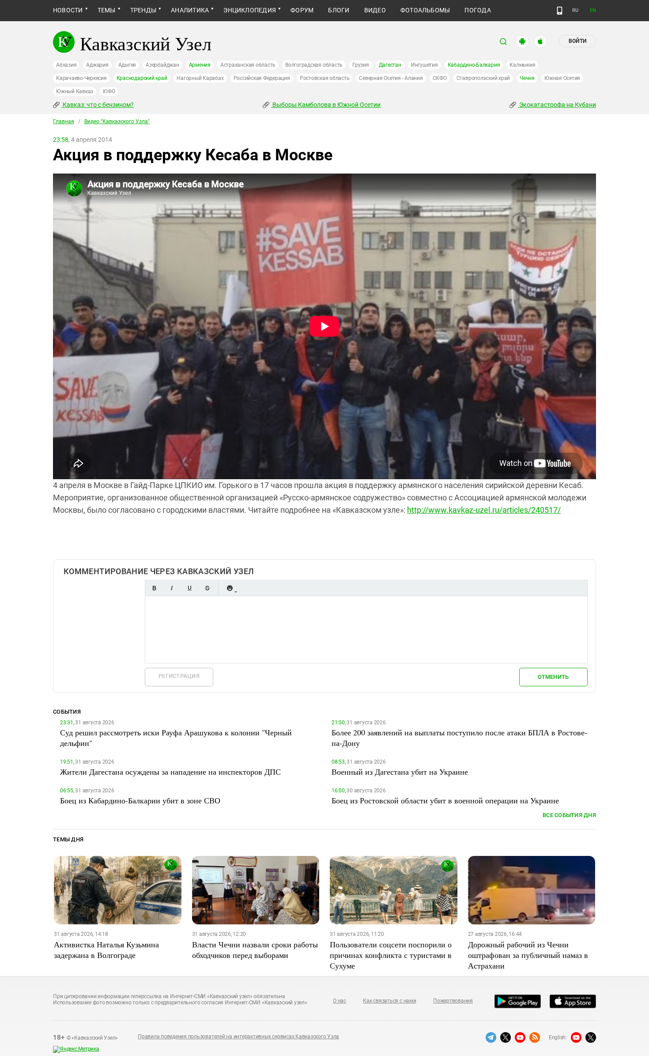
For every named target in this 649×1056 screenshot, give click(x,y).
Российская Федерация (262, 78)
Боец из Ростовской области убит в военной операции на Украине (445, 800)
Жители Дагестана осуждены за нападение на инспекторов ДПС (170, 771)
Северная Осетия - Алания (391, 78)
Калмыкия (522, 65)
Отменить (553, 677)
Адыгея (127, 65)
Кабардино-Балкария (474, 65)
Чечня (527, 78)
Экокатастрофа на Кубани (557, 104)
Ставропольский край (483, 78)
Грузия (360, 65)
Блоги (338, 10)
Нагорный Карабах (200, 78)
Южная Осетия (562, 78)
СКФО (440, 78)
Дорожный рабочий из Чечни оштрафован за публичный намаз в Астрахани (528, 955)
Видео (375, 10)
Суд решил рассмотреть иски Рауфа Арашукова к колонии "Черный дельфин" (176, 737)
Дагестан (390, 65)
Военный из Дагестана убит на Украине (400, 771)
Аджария (97, 65)
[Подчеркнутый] (189, 588)
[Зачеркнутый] (207, 588)
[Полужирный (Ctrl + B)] (154, 588)
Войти (577, 41)
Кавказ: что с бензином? (97, 104)
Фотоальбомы (425, 10)
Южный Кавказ (74, 91)
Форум (302, 10)
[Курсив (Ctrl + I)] (172, 588)
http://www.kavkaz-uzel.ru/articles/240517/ (484, 510)
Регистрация (179, 676)
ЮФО (109, 91)
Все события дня (569, 815)
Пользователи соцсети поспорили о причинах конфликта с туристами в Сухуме (391, 955)
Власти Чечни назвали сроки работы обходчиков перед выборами (255, 949)
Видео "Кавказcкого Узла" (117, 121)
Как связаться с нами (389, 1001)
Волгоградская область (314, 65)
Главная (63, 121)
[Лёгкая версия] (559, 11)
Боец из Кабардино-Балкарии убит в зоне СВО (140, 800)
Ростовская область (325, 78)
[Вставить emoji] (229, 588)
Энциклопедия (249, 10)
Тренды (143, 10)
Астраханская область (247, 65)
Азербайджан (162, 65)
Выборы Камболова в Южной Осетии (326, 104)
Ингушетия (424, 65)
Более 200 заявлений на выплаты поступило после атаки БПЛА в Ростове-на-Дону (459, 737)
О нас (339, 1001)
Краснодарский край (142, 78)
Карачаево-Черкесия (81, 78)
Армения (200, 65)
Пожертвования (453, 1001)
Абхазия (66, 65)
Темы (107, 10)
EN (593, 10)
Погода (477, 10)
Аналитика (190, 10)
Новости (68, 10)
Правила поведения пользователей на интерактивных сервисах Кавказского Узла (238, 1036)
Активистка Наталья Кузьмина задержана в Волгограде (106, 949)
